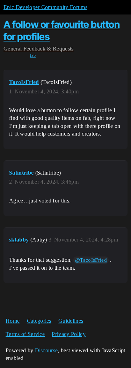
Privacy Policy (68, 334)
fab (33, 55)
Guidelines (70, 321)
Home (13, 321)
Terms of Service (25, 334)
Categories (39, 321)
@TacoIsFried (91, 260)
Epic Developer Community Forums (45, 7)
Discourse (46, 350)
